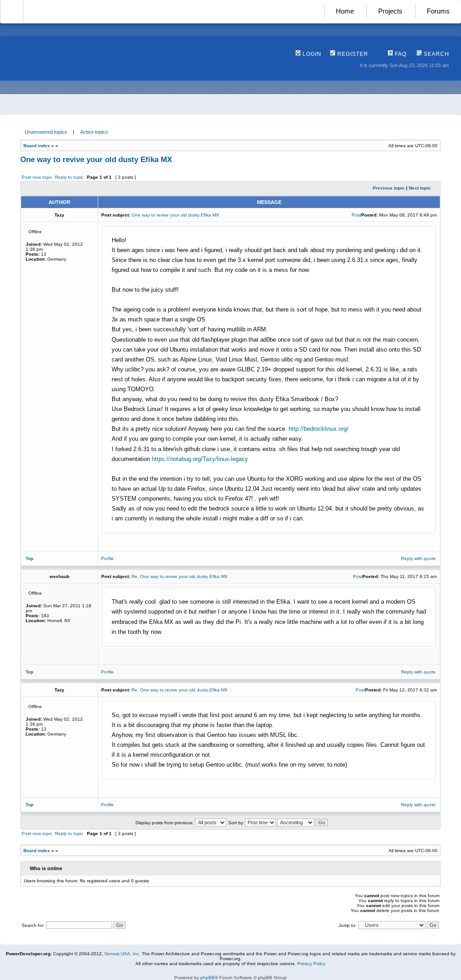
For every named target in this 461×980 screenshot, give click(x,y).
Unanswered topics (46, 132)
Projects (390, 11)
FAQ (400, 54)
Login (311, 54)
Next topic (420, 187)
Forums (438, 11)
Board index (36, 145)
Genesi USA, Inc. (122, 953)
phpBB (207, 977)
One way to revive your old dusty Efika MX (96, 159)
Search (435, 54)
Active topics (94, 132)
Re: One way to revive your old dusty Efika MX (179, 576)
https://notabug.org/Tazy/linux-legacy (200, 459)
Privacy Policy (311, 963)
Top (29, 558)
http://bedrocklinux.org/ (318, 428)
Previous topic (389, 187)
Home (345, 11)
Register (351, 54)
